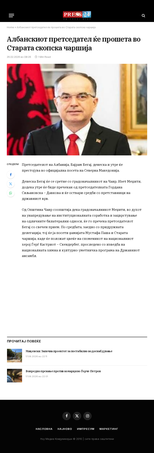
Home (10, 27)
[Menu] (11, 15)
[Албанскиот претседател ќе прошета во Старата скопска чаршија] (77, 109)
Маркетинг (108, 428)
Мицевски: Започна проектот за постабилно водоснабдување (69, 351)
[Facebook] (10, 174)
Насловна (44, 428)
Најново (65, 428)
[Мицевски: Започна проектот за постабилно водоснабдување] (14, 355)
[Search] (143, 15)
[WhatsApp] (10, 193)
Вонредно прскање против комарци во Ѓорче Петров (63, 371)
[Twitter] (10, 184)
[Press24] (77, 15)
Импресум (85, 428)
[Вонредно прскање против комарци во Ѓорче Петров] (14, 375)
